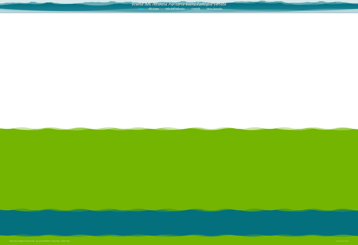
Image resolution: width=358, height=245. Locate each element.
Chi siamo (153, 9)
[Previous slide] (7, 92)
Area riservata (214, 9)
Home (141, 9)
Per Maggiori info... (11, 237)
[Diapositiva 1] (263, 194)
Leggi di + (59, 116)
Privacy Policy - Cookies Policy (60, 241)
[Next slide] (111, 92)
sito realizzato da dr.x (342, 241)
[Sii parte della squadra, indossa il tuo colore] (59, 92)
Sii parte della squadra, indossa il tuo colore (59, 106)
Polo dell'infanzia (175, 9)
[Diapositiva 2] (267, 194)
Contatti (195, 9)
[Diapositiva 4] (274, 194)
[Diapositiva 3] (271, 194)
